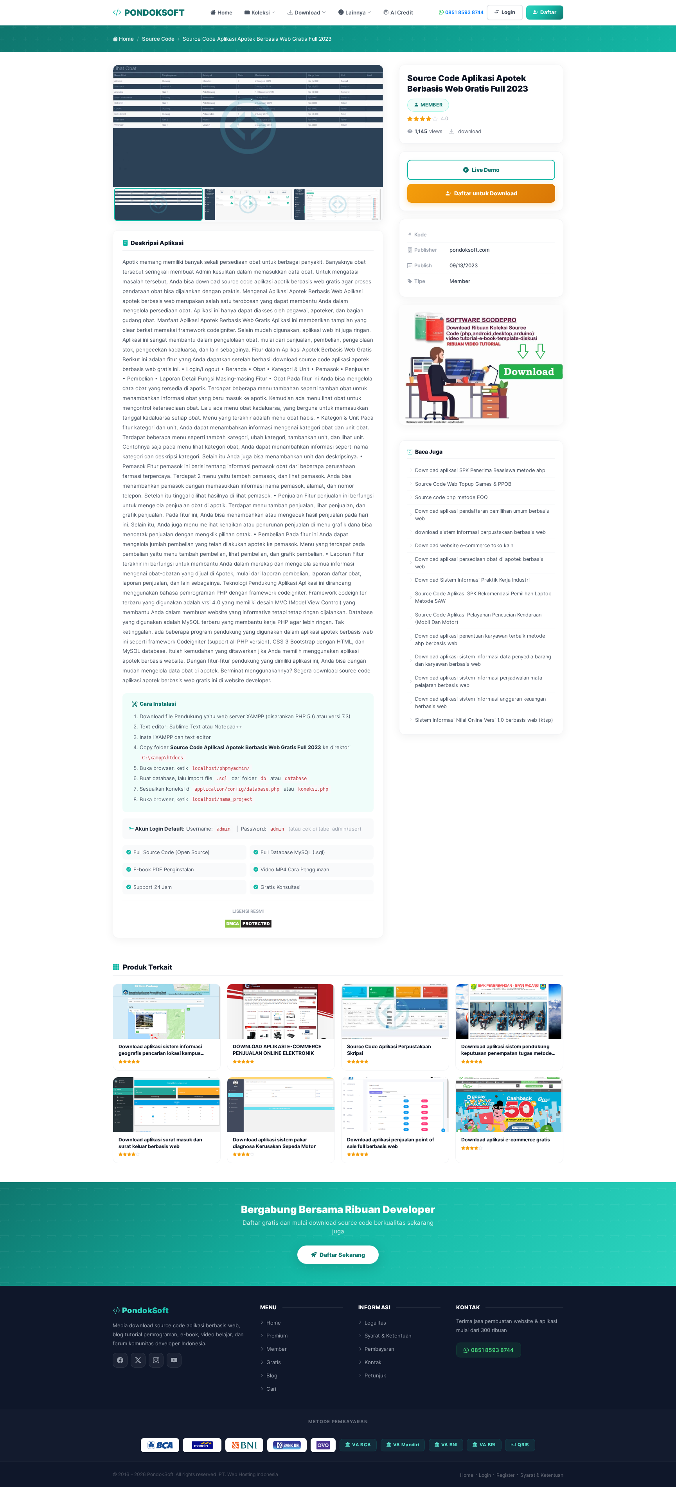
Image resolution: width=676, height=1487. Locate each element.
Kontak (373, 1362)
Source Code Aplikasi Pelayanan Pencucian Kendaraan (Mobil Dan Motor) (478, 618)
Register (505, 1475)
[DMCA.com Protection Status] (248, 923)
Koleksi (261, 12)
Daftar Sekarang (342, 1254)
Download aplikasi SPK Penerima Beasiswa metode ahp (480, 470)
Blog (271, 1375)
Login (508, 12)
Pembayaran (379, 1349)
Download (307, 12)
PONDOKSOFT (154, 12)
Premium (277, 1335)
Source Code (158, 39)
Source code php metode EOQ (451, 497)
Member (276, 1349)
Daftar (548, 12)
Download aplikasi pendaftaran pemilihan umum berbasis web (482, 514)
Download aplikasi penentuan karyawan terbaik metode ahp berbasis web (480, 639)
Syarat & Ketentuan (388, 1335)
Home (225, 12)
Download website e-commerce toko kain (464, 545)
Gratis (273, 1362)
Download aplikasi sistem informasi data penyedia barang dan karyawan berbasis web (483, 660)
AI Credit (401, 12)
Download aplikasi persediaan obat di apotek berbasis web (479, 563)
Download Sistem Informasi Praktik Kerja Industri (472, 580)
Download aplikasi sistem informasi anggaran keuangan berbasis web (480, 702)
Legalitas (375, 1322)
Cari (271, 1389)
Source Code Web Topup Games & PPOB (463, 484)
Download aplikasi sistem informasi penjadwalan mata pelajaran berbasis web (478, 681)
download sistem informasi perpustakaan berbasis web (480, 532)
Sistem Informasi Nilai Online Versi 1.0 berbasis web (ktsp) (484, 720)
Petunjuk (375, 1375)
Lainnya (355, 12)
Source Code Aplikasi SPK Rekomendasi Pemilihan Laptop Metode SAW (483, 597)
